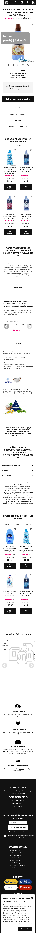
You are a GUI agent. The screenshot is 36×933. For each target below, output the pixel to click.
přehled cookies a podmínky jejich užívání (15, 921)
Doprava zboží (16, 853)
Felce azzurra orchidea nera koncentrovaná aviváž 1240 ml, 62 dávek (9, 215)
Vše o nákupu (16, 860)
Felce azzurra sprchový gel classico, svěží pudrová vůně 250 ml (9, 549)
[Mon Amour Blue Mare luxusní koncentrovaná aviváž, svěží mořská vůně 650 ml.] (10, 165)
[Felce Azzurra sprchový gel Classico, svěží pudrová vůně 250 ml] (10, 544)
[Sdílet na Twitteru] (13, 66)
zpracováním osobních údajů (15, 838)
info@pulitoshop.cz (21, 753)
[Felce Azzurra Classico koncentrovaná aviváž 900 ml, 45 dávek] (26, 165)
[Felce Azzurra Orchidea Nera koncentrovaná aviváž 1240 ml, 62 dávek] (10, 210)
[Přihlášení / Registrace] (27, 2)
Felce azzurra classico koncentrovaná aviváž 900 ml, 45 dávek (26, 169)
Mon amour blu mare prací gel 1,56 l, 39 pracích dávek (9, 593)
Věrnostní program (17, 850)
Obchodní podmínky (18, 868)
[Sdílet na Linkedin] (18, 66)
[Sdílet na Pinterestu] (28, 66)
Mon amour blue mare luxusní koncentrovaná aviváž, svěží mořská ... (10, 170)
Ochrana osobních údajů (19, 865)
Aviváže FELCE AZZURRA (18, 114)
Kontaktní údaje (18, 806)
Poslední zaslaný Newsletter (18, 832)
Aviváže (18, 108)
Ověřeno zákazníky (17, 858)
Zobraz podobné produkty (18, 99)
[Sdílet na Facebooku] (8, 66)
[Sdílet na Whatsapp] (23, 66)
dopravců (21, 769)
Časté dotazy (16, 863)
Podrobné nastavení (25, 924)
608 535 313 (18, 797)
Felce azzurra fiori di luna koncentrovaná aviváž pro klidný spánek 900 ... (26, 215)
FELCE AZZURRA (20, 78)
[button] (32, 898)
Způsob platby (16, 855)
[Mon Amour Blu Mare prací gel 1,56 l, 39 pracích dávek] (10, 589)
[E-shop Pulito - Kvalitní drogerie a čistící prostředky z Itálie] (6, 4)
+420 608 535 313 (8, 751)
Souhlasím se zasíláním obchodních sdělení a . (20, 837)
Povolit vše (25, 929)
